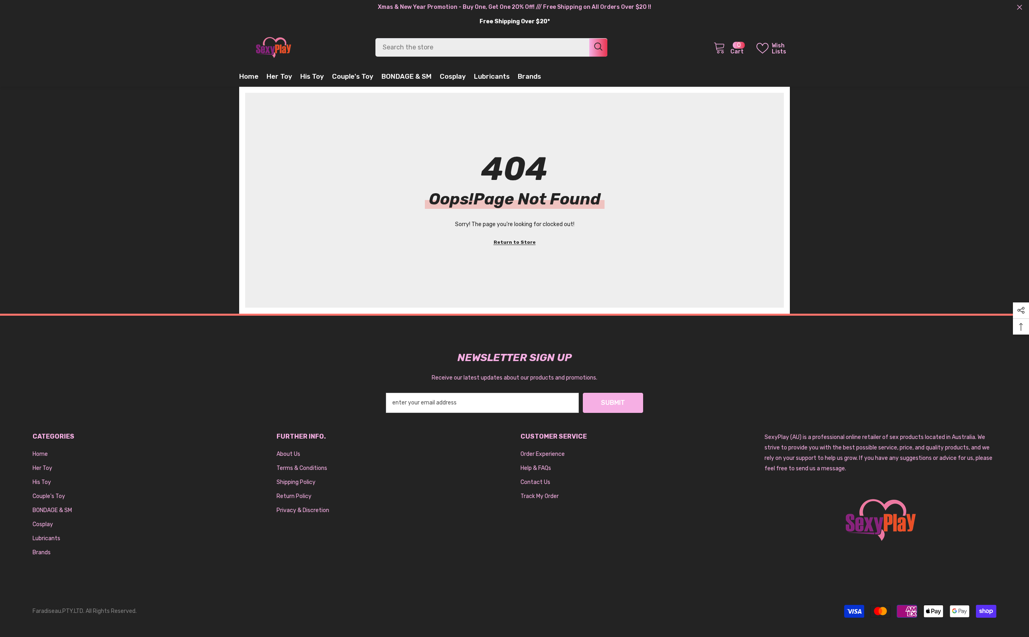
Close (1019, 7)
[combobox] (482, 47)
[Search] (491, 47)
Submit (613, 402)
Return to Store (515, 242)
